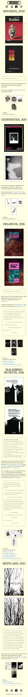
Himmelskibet (18, 464)
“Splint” (17, 467)
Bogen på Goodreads (8, 361)
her (18, 298)
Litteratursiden (16, 304)
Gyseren (3, 195)
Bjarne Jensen (11, 467)
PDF (20, 477)
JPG (16, 477)
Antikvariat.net (4, 301)
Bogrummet (23, 306)
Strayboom (3, 472)
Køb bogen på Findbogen (9, 553)
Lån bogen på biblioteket (9, 362)
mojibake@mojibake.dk (17, 90)
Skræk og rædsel (13, 658)
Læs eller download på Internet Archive (12, 364)
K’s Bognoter (4, 466)
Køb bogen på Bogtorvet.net (9, 555)
